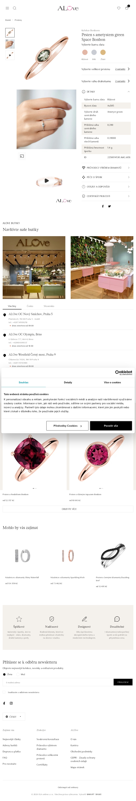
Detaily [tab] (68, 382)
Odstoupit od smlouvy (68, 787)
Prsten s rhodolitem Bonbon (16, 494)
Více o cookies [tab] (112, 382)
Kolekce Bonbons (91, 30)
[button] (106, 91)
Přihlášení (123, 682)
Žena (9, 674)
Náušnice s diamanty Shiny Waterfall (22, 577)
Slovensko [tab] (49, 306)
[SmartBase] (94, 794)
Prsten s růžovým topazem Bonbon (85, 494)
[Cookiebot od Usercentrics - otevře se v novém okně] (117, 372)
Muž (23, 674)
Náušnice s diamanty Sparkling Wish (67, 577)
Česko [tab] (30, 306)
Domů (8, 19)
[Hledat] (14, 8)
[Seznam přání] (118, 8)
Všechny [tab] (12, 306)
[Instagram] (11, 703)
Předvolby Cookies (66, 425)
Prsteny (18, 19)
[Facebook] (4, 703)
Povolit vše (111, 425)
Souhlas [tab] (23, 382)
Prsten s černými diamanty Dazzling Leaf (112, 579)
